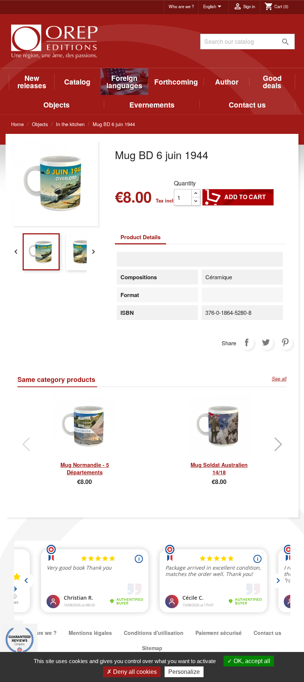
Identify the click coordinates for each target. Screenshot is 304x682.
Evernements (152, 104)
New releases (31, 81)
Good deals (272, 81)
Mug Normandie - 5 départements (84, 468)
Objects (56, 104)
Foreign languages (124, 81)
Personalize (184, 672)
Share (246, 342)
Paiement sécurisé (218, 632)
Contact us (247, 104)
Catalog (77, 81)
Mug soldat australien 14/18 (219, 468)
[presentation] (26, 444)
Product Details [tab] (140, 237)
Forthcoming (176, 81)
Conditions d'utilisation (154, 632)
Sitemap (152, 648)
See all (279, 378)
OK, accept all (251, 661)
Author (226, 81)
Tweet (265, 342)
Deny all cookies (134, 672)
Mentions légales (90, 632)
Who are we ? (181, 6)
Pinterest (285, 342)
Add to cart (238, 196)
